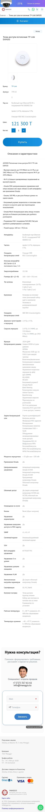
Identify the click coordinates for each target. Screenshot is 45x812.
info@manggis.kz (23, 685)
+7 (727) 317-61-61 (22, 683)
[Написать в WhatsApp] (40, 807)
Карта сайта (6, 798)
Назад (38, 31)
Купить (22, 142)
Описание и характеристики (22, 153)
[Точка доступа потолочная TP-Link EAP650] (22, 57)
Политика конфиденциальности (13, 808)
